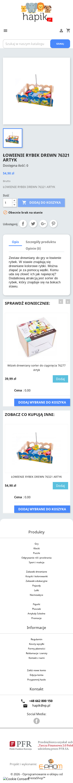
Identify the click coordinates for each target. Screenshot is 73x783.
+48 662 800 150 (41, 701)
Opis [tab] (15, 242)
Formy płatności (36, 648)
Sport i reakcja (36, 562)
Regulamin (36, 639)
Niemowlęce (36, 595)
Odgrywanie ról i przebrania (36, 557)
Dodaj (60, 379)
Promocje (36, 618)
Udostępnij (23, 224)
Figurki (36, 604)
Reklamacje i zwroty (36, 653)
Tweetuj (33, 224)
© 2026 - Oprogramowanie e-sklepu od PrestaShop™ (37, 776)
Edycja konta (36, 675)
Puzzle (36, 553)
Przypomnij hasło (36, 679)
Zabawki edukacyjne (36, 581)
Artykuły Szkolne (36, 613)
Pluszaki (36, 609)
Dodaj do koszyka (41, 202)
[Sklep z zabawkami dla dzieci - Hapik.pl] (36, 11)
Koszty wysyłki (36, 644)
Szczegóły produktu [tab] (41, 242)
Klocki (36, 548)
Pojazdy (36, 585)
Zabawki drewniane (36, 571)
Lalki (36, 590)
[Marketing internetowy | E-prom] (50, 764)
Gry (37, 543)
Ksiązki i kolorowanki (37, 576)
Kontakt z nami (37, 658)
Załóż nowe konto (36, 670)
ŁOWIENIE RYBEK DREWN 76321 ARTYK (36, 477)
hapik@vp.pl (41, 705)
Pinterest (53, 224)
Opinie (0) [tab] (33, 248)
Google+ (43, 224)
